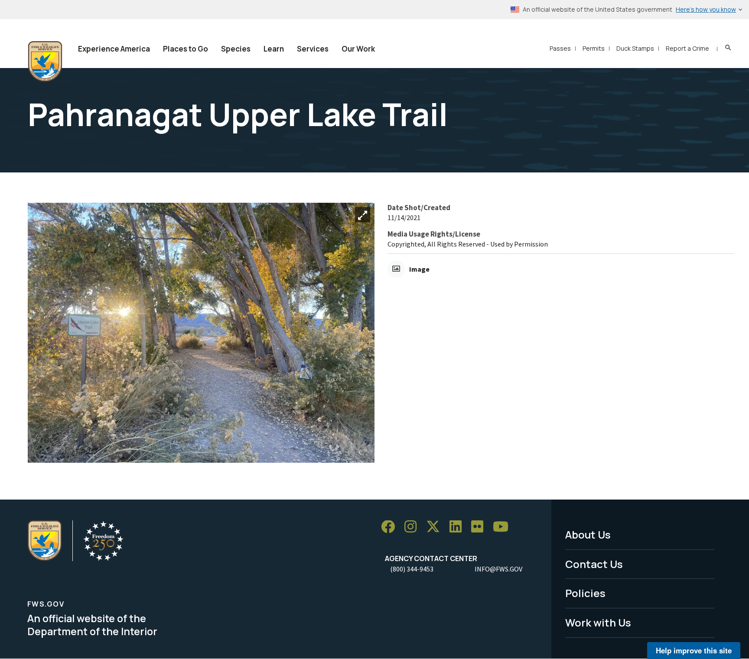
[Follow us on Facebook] (391, 527)
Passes (560, 48)
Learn (274, 49)
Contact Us (594, 564)
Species (236, 49)
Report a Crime (687, 48)
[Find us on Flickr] (480, 527)
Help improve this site (694, 650)
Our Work (358, 49)
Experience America (114, 49)
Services (313, 49)
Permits (594, 48)
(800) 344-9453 (411, 569)
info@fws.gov (498, 569)
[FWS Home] (45, 61)
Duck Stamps (635, 48)
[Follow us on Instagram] (413, 527)
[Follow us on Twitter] (436, 527)
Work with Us (598, 622)
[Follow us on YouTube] (504, 527)
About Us (588, 534)
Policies (585, 593)
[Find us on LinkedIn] (458, 527)
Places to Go (185, 49)
